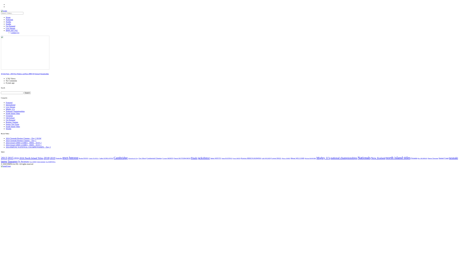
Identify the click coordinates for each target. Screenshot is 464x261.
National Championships (15, 111)
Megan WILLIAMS (297, 158)
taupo (4, 161)
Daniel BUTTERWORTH (182, 158)
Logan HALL (276, 158)
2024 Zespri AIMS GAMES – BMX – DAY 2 (23, 143)
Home (8, 17)
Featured (9, 103)
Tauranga (13, 161)
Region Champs (12, 122)
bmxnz (73, 158)
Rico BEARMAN (422, 158)
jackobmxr (204, 158)
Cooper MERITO (168, 158)
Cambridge (121, 158)
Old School (10, 118)
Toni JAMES (33, 162)
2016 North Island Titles (31, 158)
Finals (194, 158)
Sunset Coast (444, 158)
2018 (47, 158)
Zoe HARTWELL (51, 162)
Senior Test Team (12, 124)
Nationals (9, 20)
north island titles (398, 158)
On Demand (10, 26)
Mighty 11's (10, 109)
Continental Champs (154, 158)
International (10, 105)
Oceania (414, 158)
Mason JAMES (286, 158)
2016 (16, 158)
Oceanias (9, 116)
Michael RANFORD (310, 158)
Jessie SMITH (237, 158)
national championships (344, 158)
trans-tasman (41, 162)
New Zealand (378, 158)
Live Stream (10, 28)
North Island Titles (13, 113)
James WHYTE (215, 158)
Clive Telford (142, 158)
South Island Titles (13, 127)
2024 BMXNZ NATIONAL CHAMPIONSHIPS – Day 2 (28, 147)
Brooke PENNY (83, 158)
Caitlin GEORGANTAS (106, 158)
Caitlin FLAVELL (94, 158)
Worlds (8, 129)
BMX (65, 158)
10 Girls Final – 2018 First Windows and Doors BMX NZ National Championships (25, 74)
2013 (4, 158)
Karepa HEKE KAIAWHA (251, 158)
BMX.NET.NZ (12, 30)
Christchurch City (133, 158)
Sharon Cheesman (433, 158)
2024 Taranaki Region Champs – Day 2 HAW (23, 138)
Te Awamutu (23, 161)
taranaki (453, 158)
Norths (8, 22)
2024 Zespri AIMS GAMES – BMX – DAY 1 (23, 145)
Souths (8, 24)
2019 (52, 158)
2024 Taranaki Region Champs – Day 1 (21, 141)
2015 (11, 158)
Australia (59, 158)
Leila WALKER (266, 158)
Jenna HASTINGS (226, 158)
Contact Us (15, 33)
